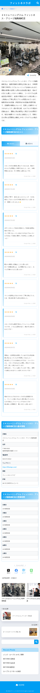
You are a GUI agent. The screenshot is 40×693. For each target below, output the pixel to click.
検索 (36, 642)
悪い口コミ (29, 143)
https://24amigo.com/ (10, 467)
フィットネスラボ (20, 2)
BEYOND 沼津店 (9, 659)
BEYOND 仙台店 (9, 663)
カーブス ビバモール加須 (12, 671)
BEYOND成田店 (9, 667)
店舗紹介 (14, 578)
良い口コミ (10, 143)
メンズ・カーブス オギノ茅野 (13, 654)
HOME (21, 685)
